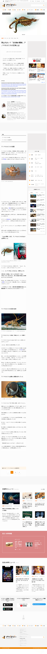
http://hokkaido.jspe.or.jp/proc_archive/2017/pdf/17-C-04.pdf (10, 96)
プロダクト (36, 185)
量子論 (39, 180)
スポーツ (38, 158)
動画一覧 (43, 82)
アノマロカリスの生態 (6, 137)
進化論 (8, 219)
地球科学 (39, 154)
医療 (35, 158)
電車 (3, 282)
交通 (35, 176)
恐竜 (10, 208)
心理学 (36, 159)
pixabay (9, 398)
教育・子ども (37, 162)
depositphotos (10, 181)
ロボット (41, 175)
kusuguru (21, 638)
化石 (21, 349)
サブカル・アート (38, 183)
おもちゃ (42, 183)
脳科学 (42, 158)
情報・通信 (39, 176)
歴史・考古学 (37, 166)
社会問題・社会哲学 (38, 163)
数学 (41, 180)
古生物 (41, 166)
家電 (42, 176)
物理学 (36, 180)
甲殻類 (4, 159)
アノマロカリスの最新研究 (7, 139)
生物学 (36, 154)
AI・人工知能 (37, 175)
